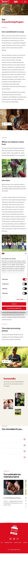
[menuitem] (10, 539)
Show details (20, 299)
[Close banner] (25, 253)
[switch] (25, 284)
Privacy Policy (17, 542)
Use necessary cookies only (14, 308)
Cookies (25, 542)
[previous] (3, 124)
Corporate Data (8, 542)
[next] (9, 124)
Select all (14, 304)
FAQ (2, 542)
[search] (21, 1)
